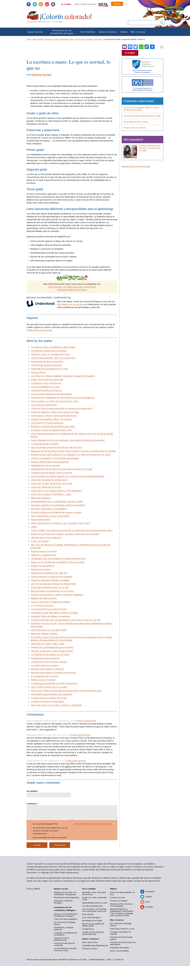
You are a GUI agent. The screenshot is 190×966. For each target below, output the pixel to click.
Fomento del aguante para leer (46, 365)
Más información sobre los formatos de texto (93, 824)
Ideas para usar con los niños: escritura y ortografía (56, 705)
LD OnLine (118, 960)
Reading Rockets (41, 74)
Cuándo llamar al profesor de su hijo (49, 698)
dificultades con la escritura (70, 304)
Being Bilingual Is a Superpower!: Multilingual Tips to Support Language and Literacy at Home (121, 912)
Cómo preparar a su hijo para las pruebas (51, 577)
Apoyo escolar (35, 32)
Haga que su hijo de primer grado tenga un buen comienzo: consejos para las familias (73, 451)
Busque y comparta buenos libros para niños (53, 426)
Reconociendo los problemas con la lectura (52, 591)
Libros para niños (90, 942)
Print (53, 4)
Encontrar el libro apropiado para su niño (51, 430)
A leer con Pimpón (40, 541)
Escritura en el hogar (84, 39)
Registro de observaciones (44, 598)
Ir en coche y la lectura (42, 605)
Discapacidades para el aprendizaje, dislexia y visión (57, 501)
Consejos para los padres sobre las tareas (51, 473)
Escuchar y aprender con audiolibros (49, 509)
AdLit (109, 960)
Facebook (29, 4)
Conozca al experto (118, 901)
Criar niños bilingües (91, 917)
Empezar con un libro (77, 960)
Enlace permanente (86, 721)
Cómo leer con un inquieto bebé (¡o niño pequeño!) (56, 491)
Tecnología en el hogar (92, 921)
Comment (32, 804)
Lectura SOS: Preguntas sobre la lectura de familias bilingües (141, 109)
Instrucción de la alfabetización (61, 939)
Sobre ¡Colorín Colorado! (85, 4)
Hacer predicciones (40, 520)
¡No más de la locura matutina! (46, 538)
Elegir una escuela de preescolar (47, 380)
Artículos (98, 39)
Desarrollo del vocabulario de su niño (49, 369)
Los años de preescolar (92, 906)
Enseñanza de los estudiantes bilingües (62, 31)
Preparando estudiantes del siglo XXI (49, 573)
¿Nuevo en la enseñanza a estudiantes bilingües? (66, 915)
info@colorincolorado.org (39, 330)
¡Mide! (34, 527)
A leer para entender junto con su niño (50, 587)
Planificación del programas (66, 897)
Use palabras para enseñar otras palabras (51, 694)
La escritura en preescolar (44, 405)
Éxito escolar (88, 914)
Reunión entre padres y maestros (47, 669)
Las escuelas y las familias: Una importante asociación (94, 910)
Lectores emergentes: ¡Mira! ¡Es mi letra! (51, 419)
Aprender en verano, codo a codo (47, 644)
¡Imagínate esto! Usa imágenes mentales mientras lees (58, 559)
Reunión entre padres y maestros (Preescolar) (53, 673)
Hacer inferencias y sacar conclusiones (50, 516)
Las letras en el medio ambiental (47, 423)
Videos (124, 32)
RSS (41, 4)
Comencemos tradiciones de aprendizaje (51, 394)
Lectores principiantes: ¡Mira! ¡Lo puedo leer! (53, 358)
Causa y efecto (38, 372)
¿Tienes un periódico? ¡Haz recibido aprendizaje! (55, 458)
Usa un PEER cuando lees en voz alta (49, 687)
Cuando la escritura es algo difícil (47, 701)
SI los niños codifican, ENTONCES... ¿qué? (51, 494)
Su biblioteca (88, 929)
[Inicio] (61, 18)
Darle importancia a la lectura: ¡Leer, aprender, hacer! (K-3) (60, 523)
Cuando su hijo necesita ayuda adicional (93, 933)
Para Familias (88, 32)
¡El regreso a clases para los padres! (49, 351)
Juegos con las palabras (42, 566)
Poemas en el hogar (41, 569)
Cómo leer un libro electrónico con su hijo (51, 483)
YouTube (47, 4)
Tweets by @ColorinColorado (136, 166)
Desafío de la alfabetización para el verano (52, 647)
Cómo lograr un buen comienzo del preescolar (54, 416)
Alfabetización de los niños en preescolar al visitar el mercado (61, 469)
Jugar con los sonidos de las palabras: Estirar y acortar (57, 562)
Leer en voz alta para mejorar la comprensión (53, 584)
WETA (103, 4)
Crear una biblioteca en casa (45, 387)
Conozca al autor (89, 949)
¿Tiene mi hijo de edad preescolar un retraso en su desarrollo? (62, 408)
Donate (117, 4)
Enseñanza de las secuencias (45, 658)
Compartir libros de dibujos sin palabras (50, 616)
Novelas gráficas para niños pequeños (50, 462)
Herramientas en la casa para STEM (48, 630)
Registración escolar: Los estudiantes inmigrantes (65, 893)
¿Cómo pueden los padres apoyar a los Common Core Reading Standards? (67, 476)
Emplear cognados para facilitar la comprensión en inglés (150, 148)
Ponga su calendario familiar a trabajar (50, 580)
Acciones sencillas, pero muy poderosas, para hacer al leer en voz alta (65, 620)
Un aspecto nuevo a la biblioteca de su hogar (53, 347)
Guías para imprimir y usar (122, 929)
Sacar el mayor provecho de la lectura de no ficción (56, 447)
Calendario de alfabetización (95, 945)
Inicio (29, 39)
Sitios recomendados (119, 951)
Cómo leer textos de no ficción (46, 487)
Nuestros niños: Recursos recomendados (121, 905)
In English (66, 4)
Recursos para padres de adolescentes (93, 925)
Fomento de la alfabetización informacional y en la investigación (63, 398)
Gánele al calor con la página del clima (50, 354)
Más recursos (138, 32)
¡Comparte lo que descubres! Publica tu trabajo (54, 613)
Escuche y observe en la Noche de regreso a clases (56, 512)
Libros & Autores (107, 32)
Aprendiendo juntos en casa (94, 903)
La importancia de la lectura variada (49, 662)
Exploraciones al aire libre (44, 551)
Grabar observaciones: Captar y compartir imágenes (57, 595)
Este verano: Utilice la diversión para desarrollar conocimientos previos (66, 691)
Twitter (35, 4)
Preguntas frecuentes (119, 948)
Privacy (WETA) (33, 889)
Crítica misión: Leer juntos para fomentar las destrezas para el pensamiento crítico (72, 530)
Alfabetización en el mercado (45, 465)
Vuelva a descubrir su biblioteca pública (50, 602)
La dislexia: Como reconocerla (46, 383)
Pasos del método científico (44, 634)
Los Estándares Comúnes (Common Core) (65, 949)
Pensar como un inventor (43, 680)
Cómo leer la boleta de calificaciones (49, 480)
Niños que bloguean (41, 498)
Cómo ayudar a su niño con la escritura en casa (54, 401)
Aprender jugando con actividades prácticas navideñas (58, 505)
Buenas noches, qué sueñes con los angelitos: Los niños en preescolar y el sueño (71, 455)
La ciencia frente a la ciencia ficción (48, 609)
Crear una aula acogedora (65, 919)
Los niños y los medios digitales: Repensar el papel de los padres (63, 376)
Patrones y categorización (43, 555)
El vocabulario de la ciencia (44, 676)
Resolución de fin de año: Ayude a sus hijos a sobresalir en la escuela (65, 534)
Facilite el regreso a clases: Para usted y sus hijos (55, 412)
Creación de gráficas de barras (46, 390)
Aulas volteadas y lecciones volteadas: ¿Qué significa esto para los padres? (68, 440)
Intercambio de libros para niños (47, 361)
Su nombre (32, 791)
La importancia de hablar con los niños (50, 655)
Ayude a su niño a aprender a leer (59, 39)
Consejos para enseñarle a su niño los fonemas (54, 683)
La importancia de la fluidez (44, 444)
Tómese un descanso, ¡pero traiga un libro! (52, 651)
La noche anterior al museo (44, 665)
